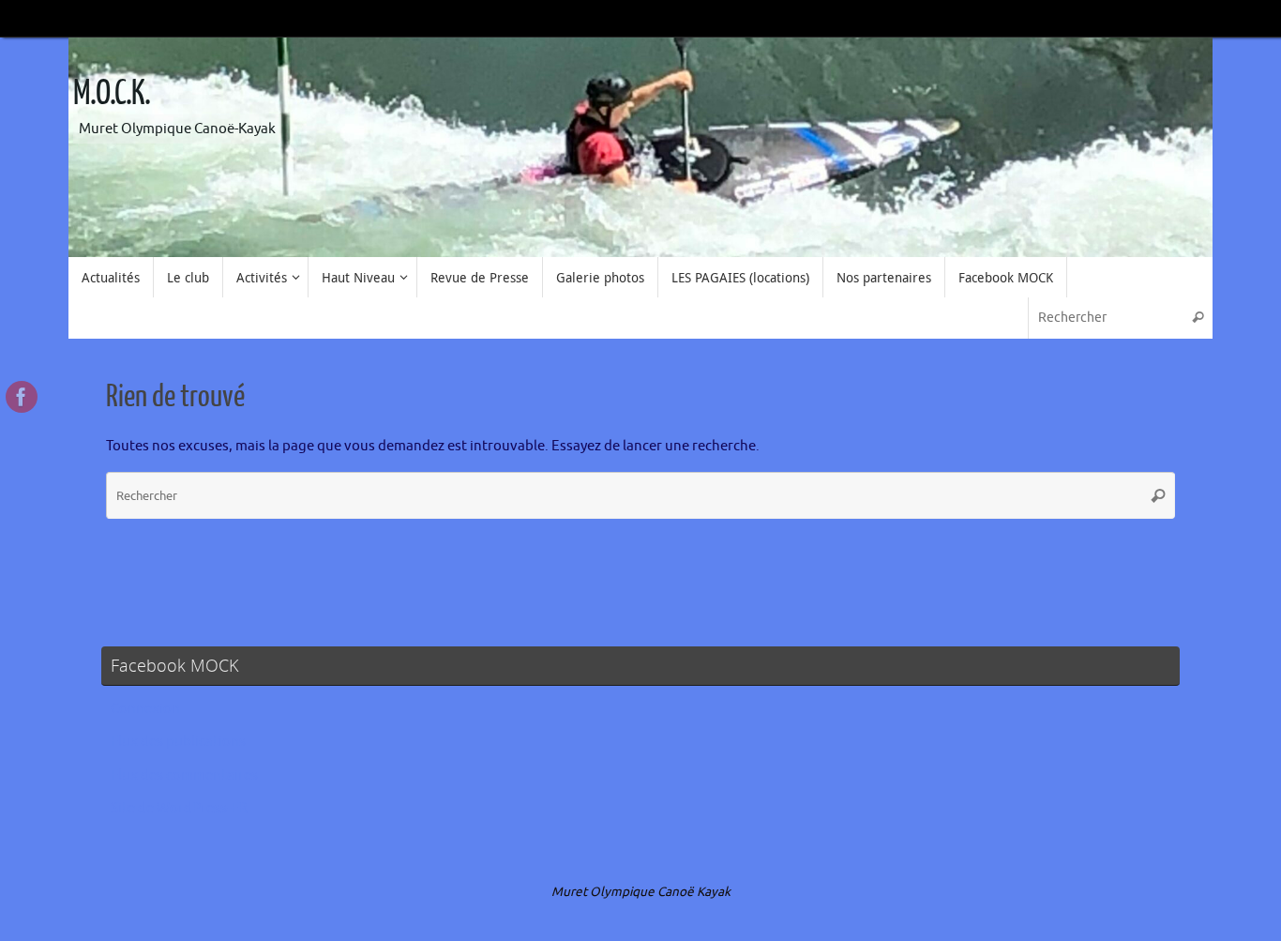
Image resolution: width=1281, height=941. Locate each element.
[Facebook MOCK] (22, 397)
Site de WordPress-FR (179, 808)
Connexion (145, 709)
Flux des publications (178, 742)
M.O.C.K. (111, 94)
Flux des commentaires (184, 775)
